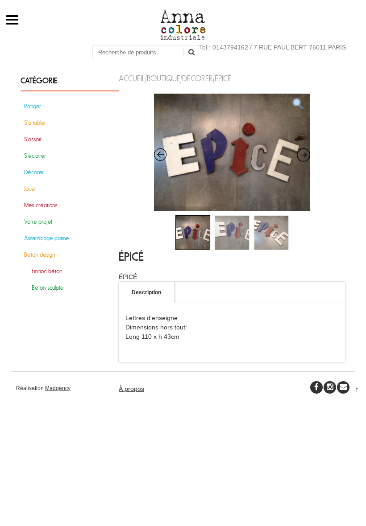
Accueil (132, 78)
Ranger (32, 106)
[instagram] (330, 387)
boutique (163, 78)
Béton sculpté (48, 288)
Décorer (197, 78)
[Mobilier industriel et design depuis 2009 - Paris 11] (183, 37)
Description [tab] (146, 292)
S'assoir (33, 139)
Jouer (30, 189)
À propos (131, 388)
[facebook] (316, 387)
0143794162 (230, 47)
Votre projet (38, 222)
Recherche (195, 53)
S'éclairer (35, 156)
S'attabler (35, 123)
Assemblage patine (46, 238)
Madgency (58, 388)
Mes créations (40, 205)
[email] (343, 387)
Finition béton (47, 271)
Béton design (39, 255)
